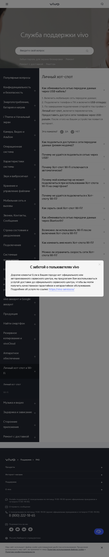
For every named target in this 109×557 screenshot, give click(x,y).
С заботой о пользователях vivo (54, 267)
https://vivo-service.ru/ (61, 289)
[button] (99, 264)
